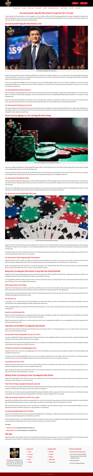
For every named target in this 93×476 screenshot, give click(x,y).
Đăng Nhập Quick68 (12, 430)
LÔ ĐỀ (44, 8)
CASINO (24, 8)
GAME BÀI (38, 8)
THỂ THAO (31, 8)
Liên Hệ (77, 8)
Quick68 (16, 172)
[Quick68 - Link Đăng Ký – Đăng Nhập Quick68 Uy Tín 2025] (12, 3)
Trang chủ (16, 8)
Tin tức (71, 8)
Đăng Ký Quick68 (11, 427)
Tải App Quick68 (53, 8)
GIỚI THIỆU (64, 8)
